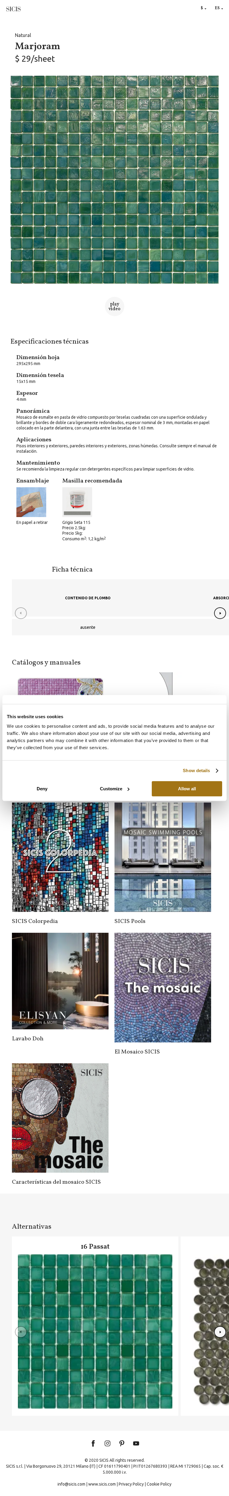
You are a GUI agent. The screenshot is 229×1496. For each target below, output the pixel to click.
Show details (196, 770)
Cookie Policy (159, 1484)
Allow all (187, 788)
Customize (111, 788)
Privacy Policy (131, 1484)
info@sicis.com (71, 1484)
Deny (42, 788)
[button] (220, 613)
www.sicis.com (102, 1484)
